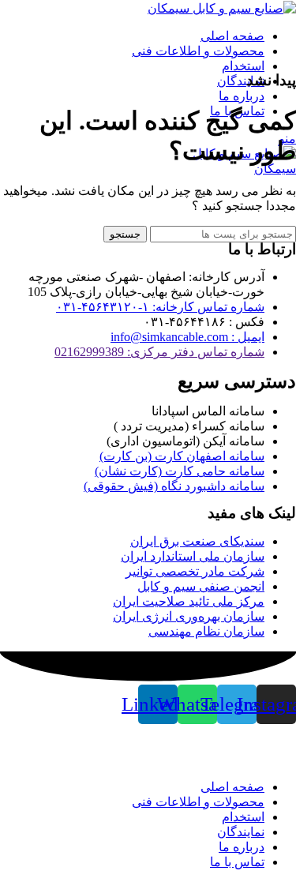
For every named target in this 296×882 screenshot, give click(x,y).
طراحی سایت (164, 759)
